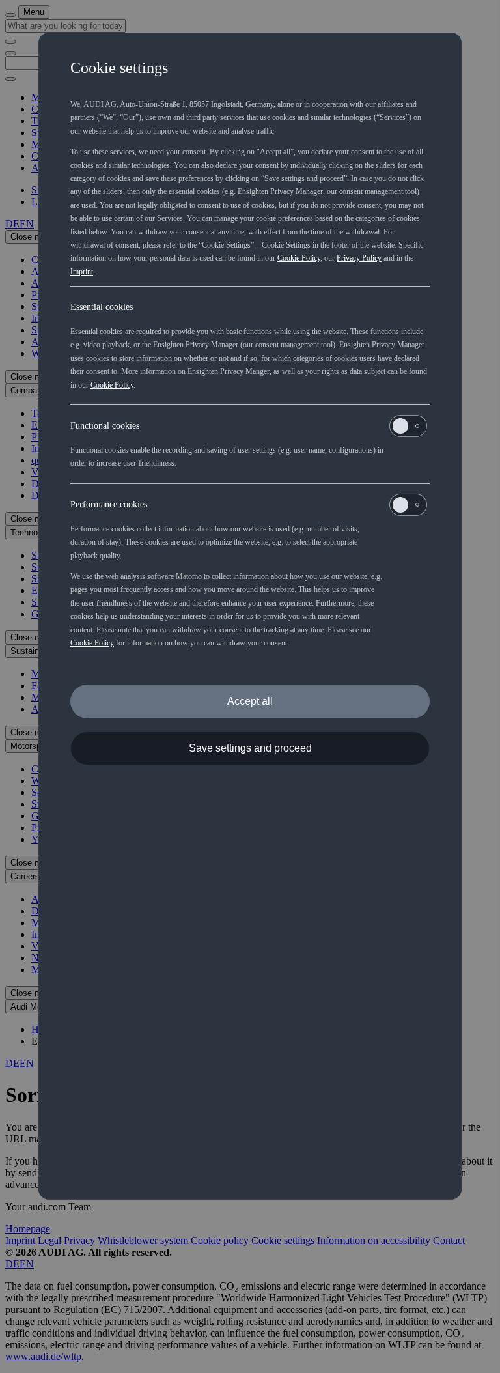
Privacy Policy (359, 257)
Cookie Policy (298, 257)
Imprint (81, 271)
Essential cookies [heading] (101, 307)
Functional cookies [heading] (104, 426)
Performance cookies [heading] (108, 504)
